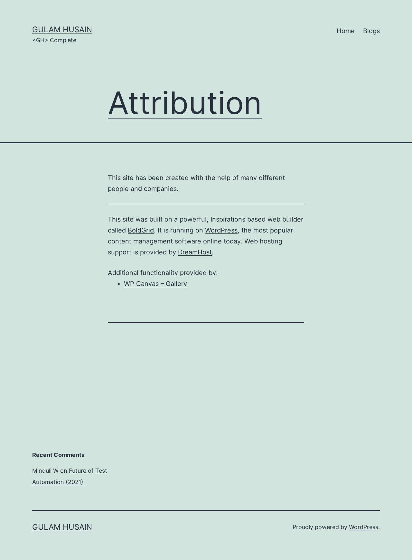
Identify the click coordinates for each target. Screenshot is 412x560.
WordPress (221, 230)
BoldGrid (141, 230)
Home (346, 31)
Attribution (185, 102)
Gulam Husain (62, 29)
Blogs (371, 31)
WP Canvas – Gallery (155, 284)
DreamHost (195, 252)
